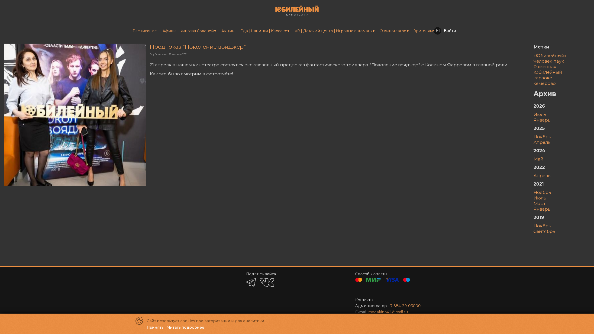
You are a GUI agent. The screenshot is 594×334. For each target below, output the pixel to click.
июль (539, 114)
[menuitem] (145, 31)
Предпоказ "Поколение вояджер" (198, 46)
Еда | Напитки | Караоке (263, 31)
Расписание (145, 31)
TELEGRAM (251, 282)
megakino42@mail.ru (388, 312)
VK (267, 282)
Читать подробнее (185, 327)
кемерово (544, 83)
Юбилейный (547, 72)
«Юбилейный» (549, 55)
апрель (542, 142)
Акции (228, 31)
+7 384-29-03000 (404, 306)
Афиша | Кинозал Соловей (188, 31)
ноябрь (542, 136)
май (538, 159)
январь (541, 120)
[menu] (297, 31)
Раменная (544, 66)
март (539, 203)
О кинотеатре (393, 31)
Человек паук (548, 61)
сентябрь (544, 231)
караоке (542, 77)
